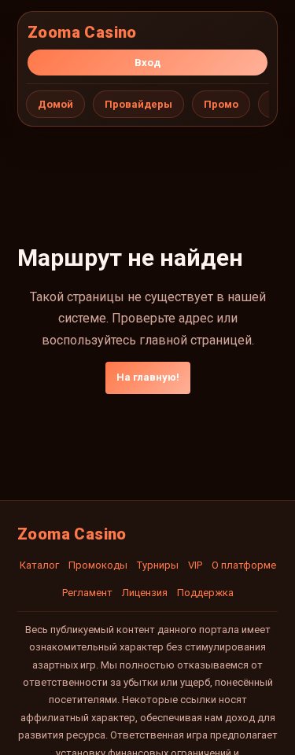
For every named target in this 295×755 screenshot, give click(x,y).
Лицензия (145, 592)
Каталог (39, 565)
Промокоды (97, 565)
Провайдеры (138, 104)
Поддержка (205, 592)
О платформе (244, 565)
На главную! (147, 377)
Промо (221, 104)
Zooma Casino (82, 32)
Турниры (158, 565)
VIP (195, 565)
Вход (147, 62)
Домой (55, 104)
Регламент (87, 592)
